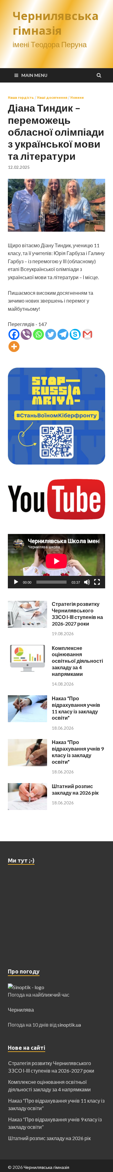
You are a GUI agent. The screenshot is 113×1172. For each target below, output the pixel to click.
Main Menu (34, 75)
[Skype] (75, 334)
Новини (77, 97)
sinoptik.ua (69, 1025)
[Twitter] (50, 334)
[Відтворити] (16, 582)
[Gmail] (87, 334)
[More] (13, 346)
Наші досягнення (52, 97)
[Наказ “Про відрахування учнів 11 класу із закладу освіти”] (27, 699)
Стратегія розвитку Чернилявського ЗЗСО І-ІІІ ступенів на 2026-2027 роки (77, 613)
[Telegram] (62, 334)
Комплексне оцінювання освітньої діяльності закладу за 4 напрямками (77, 661)
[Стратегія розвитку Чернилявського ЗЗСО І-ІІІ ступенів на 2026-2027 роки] (27, 604)
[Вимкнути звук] (87, 582)
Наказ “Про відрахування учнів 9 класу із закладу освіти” (78, 751)
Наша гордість (21, 97)
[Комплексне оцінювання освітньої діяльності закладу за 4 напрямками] (27, 648)
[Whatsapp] (38, 334)
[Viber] (26, 334)
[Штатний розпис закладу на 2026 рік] (27, 787)
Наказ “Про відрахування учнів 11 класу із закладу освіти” (76, 708)
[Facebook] (13, 334)
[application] (56, 561)
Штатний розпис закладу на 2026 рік (75, 789)
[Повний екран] (97, 582)
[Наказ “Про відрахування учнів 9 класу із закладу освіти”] (27, 743)
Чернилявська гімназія (56, 23)
